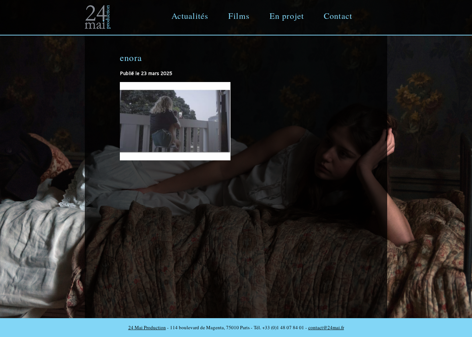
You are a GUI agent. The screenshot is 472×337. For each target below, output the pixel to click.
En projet (287, 15)
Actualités (189, 15)
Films (239, 15)
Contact (338, 15)
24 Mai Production (147, 327)
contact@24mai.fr (326, 327)
